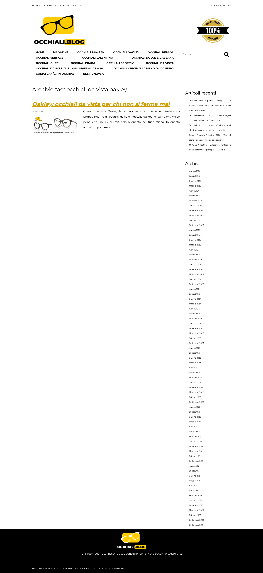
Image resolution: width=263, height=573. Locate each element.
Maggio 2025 (195, 245)
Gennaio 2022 (195, 441)
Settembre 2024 (196, 284)
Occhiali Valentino (97, 57)
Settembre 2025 (196, 225)
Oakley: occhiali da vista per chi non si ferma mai (101, 104)
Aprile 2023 (194, 367)
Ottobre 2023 (195, 338)
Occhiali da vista (160, 63)
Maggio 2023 (195, 362)
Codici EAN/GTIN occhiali (55, 73)
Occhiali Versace (50, 57)
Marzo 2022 (194, 431)
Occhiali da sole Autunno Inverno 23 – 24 (69, 68)
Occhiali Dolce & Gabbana (153, 57)
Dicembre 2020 (196, 505)
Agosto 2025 (194, 230)
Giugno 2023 (195, 358)
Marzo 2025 (194, 254)
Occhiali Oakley (126, 52)
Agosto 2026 (194, 171)
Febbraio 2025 (195, 259)
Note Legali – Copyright (109, 568)
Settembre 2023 (196, 343)
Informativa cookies (76, 568)
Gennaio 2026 (195, 205)
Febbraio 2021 (195, 495)
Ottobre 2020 (195, 515)
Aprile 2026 (194, 191)
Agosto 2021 (194, 466)
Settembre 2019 (196, 525)
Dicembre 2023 (196, 328)
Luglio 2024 (194, 294)
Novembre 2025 (196, 215)
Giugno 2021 (195, 476)
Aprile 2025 (194, 250)
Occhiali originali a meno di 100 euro (143, 68)
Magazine (61, 52)
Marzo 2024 (194, 313)
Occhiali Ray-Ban (90, 52)
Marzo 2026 (194, 195)
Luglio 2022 (194, 412)
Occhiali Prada (83, 63)
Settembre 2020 (196, 520)
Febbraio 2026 (195, 200)
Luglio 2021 (194, 471)
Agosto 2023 (194, 348)
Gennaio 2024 (195, 323)
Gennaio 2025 (195, 264)
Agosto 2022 (194, 407)
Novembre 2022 (196, 392)
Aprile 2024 (194, 308)
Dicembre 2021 (196, 446)
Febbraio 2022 (195, 436)
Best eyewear (94, 73)
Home (40, 52)
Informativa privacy (45, 568)
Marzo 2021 (194, 490)
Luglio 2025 (194, 235)
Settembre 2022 (196, 402)
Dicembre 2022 (196, 387)
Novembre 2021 (196, 451)
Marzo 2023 (194, 372)
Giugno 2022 (195, 417)
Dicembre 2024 (196, 269)
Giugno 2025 (195, 240)
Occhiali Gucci (47, 63)
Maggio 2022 (195, 421)
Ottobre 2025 (195, 220)
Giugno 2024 (195, 299)
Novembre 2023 (196, 333)
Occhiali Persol (161, 52)
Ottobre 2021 (195, 456)
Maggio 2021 (195, 480)
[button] (226, 54)
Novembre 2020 (196, 510)
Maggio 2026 (195, 186)
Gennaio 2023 (195, 382)
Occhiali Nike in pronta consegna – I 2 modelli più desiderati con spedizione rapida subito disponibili (210, 105)
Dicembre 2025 (196, 210)
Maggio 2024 (195, 303)
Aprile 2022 (194, 426)
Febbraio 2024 (196, 318)
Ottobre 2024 (195, 279)
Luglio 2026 (194, 176)
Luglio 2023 (194, 353)
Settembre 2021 (196, 461)
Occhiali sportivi (120, 63)
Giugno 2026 (195, 181)
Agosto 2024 (195, 289)
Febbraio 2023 (195, 377)
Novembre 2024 (196, 274)
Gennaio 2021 (195, 500)
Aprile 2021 (194, 485)
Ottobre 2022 (195, 397)
